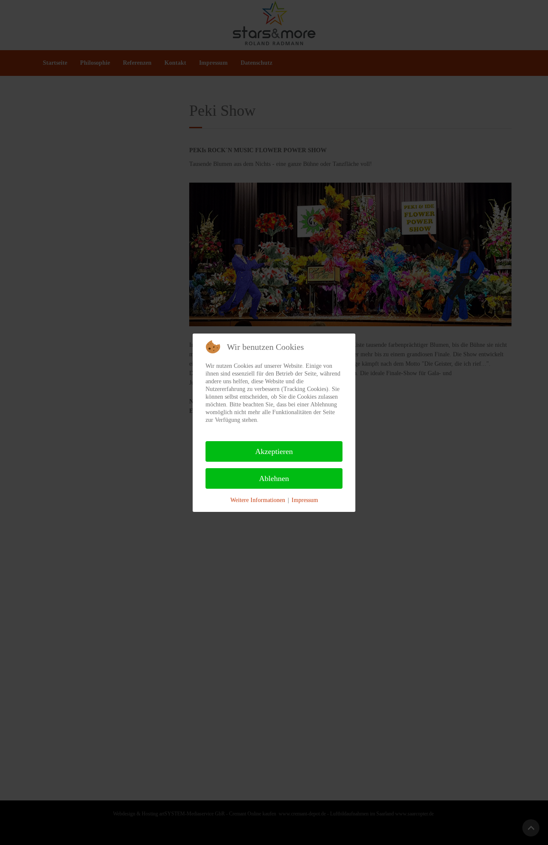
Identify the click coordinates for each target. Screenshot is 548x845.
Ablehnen (274, 478)
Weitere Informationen (257, 500)
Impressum (305, 500)
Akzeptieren (274, 451)
